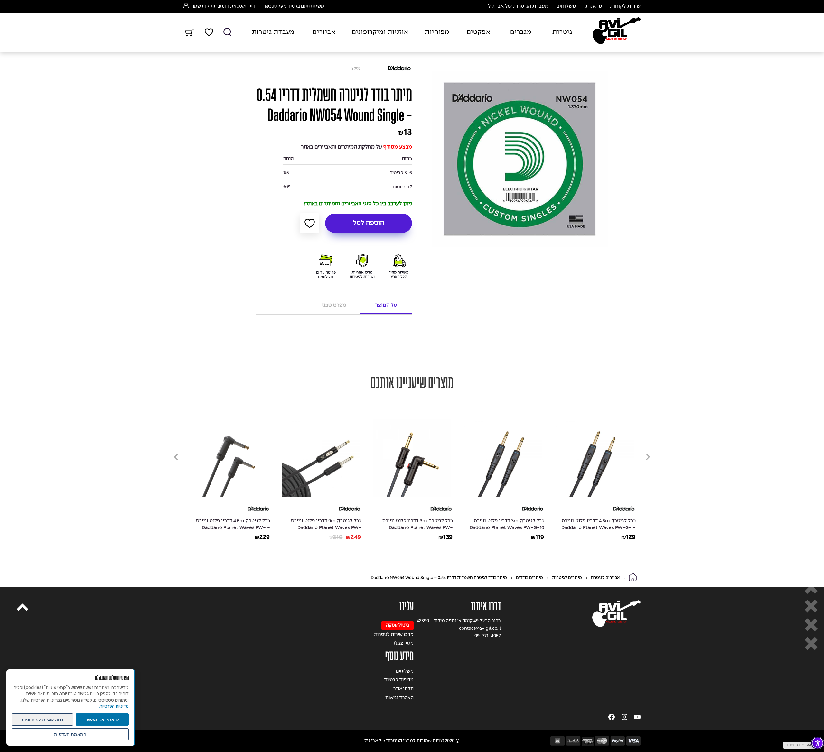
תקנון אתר (403, 689)
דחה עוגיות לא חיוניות (42, 719)
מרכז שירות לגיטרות (394, 635)
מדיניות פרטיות (399, 680)
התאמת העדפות (70, 734)
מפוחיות (437, 32)
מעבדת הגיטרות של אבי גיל (518, 6)
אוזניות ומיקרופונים (380, 32)
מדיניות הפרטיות (114, 706)
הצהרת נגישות (399, 698)
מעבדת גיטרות (273, 32)
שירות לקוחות (625, 6)
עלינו (406, 606)
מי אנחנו (593, 6)
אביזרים (324, 32)
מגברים (520, 32)
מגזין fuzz (404, 643)
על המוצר (386, 305)
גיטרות (562, 32)
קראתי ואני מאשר (102, 719)
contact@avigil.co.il (480, 629)
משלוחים (566, 6)
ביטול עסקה (397, 625)
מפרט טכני (334, 305)
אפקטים (479, 32)
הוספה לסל (368, 223)
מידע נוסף (399, 656)
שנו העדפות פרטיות (802, 745)
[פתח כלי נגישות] (817, 743)
